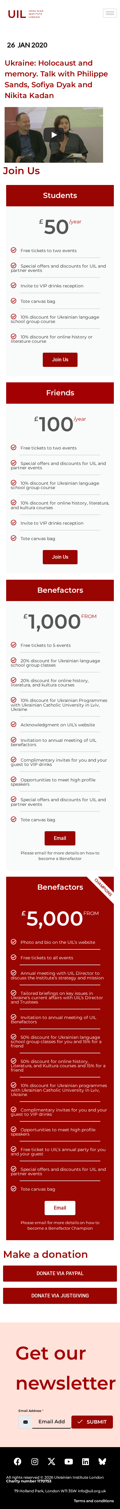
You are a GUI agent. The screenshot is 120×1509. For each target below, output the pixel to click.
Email (60, 838)
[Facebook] (18, 1461)
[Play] (53, 134)
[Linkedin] (85, 1461)
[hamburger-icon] (110, 13)
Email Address (30, 1411)
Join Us (60, 360)
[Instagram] (34, 1461)
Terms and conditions (94, 1500)
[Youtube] (68, 1461)
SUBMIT (96, 1422)
